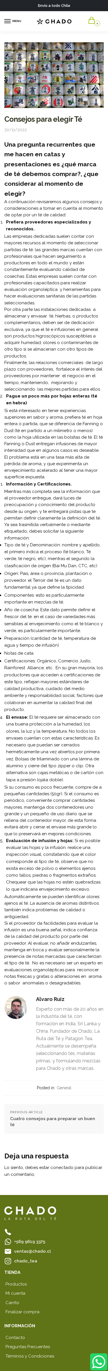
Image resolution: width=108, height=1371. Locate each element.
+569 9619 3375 (29, 1241)
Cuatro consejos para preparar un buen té (52, 1121)
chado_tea (25, 1261)
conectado (61, 1167)
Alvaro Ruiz (50, 999)
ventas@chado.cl (32, 1251)
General (64, 1088)
